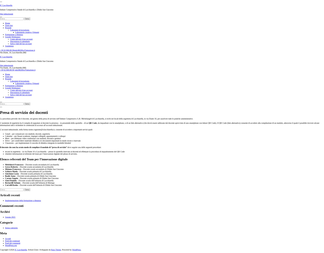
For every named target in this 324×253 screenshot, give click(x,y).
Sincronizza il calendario (20, 41)
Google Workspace (12, 37)
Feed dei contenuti (12, 241)
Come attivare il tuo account (21, 39)
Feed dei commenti (12, 243)
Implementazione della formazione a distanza (23, 200)
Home (7, 23)
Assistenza (9, 46)
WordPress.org (11, 245)
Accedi (8, 239)
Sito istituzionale (6, 14)
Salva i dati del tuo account (21, 44)
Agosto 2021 (10, 217)
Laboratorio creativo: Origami (27, 32)
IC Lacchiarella (6, 5)
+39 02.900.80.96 (7, 50)
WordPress (76, 250)
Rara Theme (56, 250)
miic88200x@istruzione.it (24, 50)
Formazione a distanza (14, 35)
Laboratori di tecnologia (19, 30)
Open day (9, 25)
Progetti (8, 28)
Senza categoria (11, 228)
